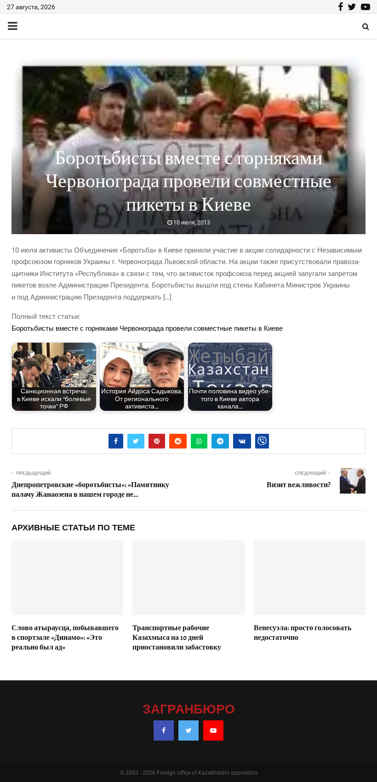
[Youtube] (213, 730)
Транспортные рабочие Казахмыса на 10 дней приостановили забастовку (176, 637)
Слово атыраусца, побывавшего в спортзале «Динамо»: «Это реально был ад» (65, 637)
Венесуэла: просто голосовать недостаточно (302, 633)
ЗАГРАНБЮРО (189, 709)
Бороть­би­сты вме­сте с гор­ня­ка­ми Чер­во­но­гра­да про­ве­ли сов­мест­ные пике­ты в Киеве (147, 328)
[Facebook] (164, 730)
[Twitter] (188, 730)
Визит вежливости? (299, 485)
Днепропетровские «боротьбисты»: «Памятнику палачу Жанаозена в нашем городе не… (90, 490)
